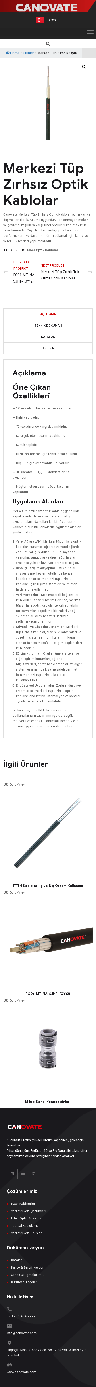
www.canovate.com (22, 1372)
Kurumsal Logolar (24, 1282)
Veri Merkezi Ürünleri (27, 1233)
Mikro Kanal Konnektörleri (48, 1102)
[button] (48, 43)
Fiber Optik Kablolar (42, 250)
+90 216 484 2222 (21, 1316)
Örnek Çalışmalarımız (27, 1275)
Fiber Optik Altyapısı (26, 1218)
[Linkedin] (12, 1174)
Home (14, 53)
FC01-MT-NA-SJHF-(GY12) (48, 994)
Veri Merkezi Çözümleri (28, 1211)
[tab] (48, 314)
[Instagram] (33, 1174)
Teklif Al (48, 348)
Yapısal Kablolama (25, 1225)
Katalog (48, 337)
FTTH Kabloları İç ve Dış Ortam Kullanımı (48, 886)
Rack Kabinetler (23, 1203)
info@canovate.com (22, 1333)
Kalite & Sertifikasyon (27, 1267)
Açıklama (48, 314)
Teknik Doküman (48, 325)
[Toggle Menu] (90, 32)
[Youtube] (23, 1174)
